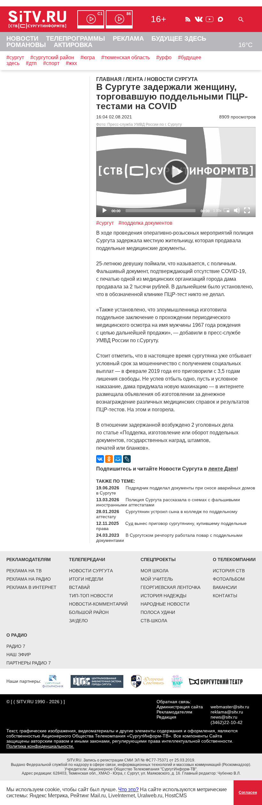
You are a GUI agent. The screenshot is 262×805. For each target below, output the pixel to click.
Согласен (248, 792)
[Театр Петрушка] (180, 681)
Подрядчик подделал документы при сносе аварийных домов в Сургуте (175, 490)
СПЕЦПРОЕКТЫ (158, 559)
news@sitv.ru (224, 717)
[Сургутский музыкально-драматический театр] (219, 681)
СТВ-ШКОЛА (154, 620)
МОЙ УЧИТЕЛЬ (157, 579)
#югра (88, 57)
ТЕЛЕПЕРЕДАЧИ (87, 559)
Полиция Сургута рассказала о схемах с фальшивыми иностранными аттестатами (168, 502)
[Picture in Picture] (226, 210)
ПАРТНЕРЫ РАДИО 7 (28, 662)
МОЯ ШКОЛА (154, 570)
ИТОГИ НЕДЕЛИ (86, 579)
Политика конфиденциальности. (40, 746)
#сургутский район (52, 57)
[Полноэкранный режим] (247, 210)
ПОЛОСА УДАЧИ (158, 612)
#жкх (71, 63)
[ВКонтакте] (100, 459)
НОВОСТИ (22, 38)
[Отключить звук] (237, 210)
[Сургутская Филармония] (55, 681)
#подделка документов (146, 223)
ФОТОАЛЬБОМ (229, 579)
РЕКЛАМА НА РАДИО (28, 579)
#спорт (51, 63)
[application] (176, 172)
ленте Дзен (222, 468)
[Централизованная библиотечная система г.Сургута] (100, 681)
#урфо (164, 57)
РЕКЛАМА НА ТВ (24, 570)
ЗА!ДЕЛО (78, 620)
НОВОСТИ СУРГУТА (91, 570)
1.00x (217, 211)
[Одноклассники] (109, 459)
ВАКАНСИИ (225, 587)
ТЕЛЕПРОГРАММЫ (75, 38)
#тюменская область (125, 57)
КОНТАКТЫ (225, 595)
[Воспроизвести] (176, 172)
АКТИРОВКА (73, 45)
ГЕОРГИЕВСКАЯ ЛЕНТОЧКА (170, 587)
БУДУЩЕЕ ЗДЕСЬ (178, 38)
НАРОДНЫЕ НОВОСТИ (165, 604)
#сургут (15, 57)
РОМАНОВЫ (26, 45)
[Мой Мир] (118, 459)
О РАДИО (16, 635)
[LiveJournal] (127, 459)
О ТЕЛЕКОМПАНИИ (234, 559)
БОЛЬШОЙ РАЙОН (89, 612)
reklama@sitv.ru (227, 711)
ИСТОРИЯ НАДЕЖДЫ (163, 595)
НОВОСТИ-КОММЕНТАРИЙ (98, 604)
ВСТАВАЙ (79, 587)
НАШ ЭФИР (18, 654)
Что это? (128, 789)
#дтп (31, 63)
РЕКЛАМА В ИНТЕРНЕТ (31, 587)
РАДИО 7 (15, 646)
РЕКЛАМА (128, 38)
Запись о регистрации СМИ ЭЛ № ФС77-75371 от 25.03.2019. (139, 760)
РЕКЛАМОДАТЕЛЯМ (28, 559)
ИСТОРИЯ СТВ (229, 570)
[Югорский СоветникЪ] (150, 681)
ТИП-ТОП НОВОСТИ (91, 595)
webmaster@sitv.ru (230, 706)
